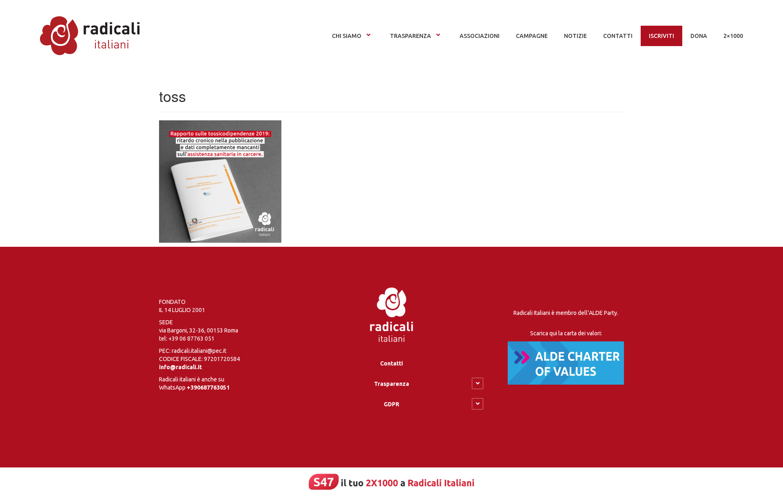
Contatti (391, 363)
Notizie (575, 36)
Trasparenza (410, 36)
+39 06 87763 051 (191, 338)
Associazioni (480, 36)
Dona (698, 36)
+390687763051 (208, 387)
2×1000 (733, 36)
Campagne (532, 36)
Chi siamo (346, 36)
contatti (618, 36)
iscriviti (661, 36)
